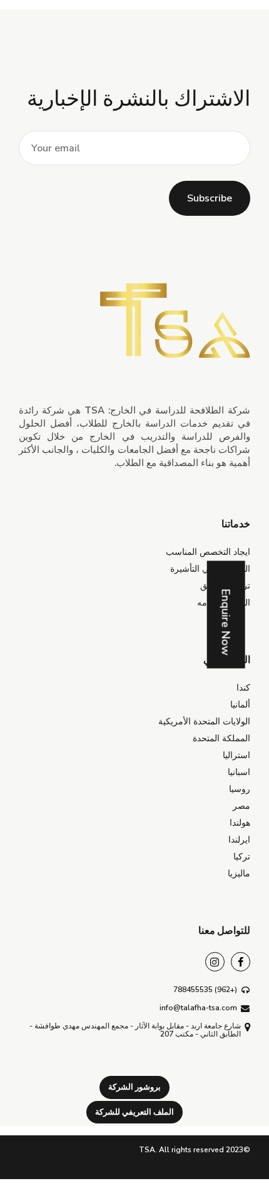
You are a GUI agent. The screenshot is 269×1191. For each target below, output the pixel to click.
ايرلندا (239, 840)
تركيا (241, 857)
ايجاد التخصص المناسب (208, 552)
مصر (241, 806)
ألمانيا (240, 705)
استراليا (236, 755)
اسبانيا (239, 772)
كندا (243, 688)
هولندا (240, 823)
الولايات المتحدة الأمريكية (204, 721)
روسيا (239, 789)
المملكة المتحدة (221, 738)
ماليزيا (239, 873)
